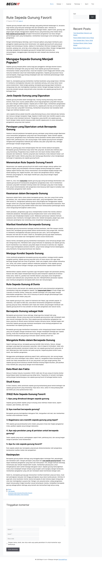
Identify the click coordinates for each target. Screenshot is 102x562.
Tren (92, 4)
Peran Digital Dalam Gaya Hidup (83, 38)
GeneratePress (62, 559)
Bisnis (52, 4)
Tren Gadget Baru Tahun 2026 (83, 40)
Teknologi (77, 4)
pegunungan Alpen (44, 290)
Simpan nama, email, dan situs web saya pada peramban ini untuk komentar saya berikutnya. (34, 543)
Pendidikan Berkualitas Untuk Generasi (18, 494)
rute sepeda (11, 491)
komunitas (23, 181)
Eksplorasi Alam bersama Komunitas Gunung (20, 493)
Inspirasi (68, 4)
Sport (86, 4)
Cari (74, 14)
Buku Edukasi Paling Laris (81, 48)
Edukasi (59, 4)
